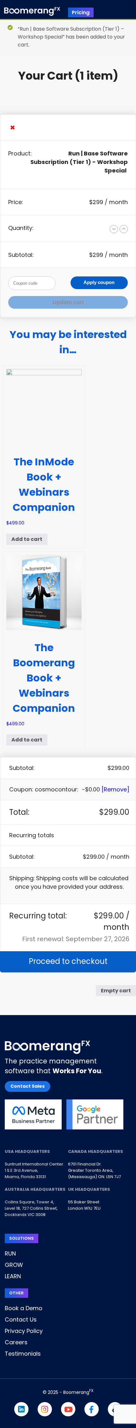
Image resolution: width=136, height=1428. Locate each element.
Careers (16, 1342)
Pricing (81, 12)
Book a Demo (23, 1308)
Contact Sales (27, 1086)
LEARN (13, 1276)
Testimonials (23, 1354)
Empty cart (116, 990)
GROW (14, 1265)
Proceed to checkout (68, 961)
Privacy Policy (24, 1331)
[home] (32, 12)
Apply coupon (98, 282)
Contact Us (21, 1319)
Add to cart (26, 539)
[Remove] (115, 789)
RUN (10, 1253)
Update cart (68, 302)
